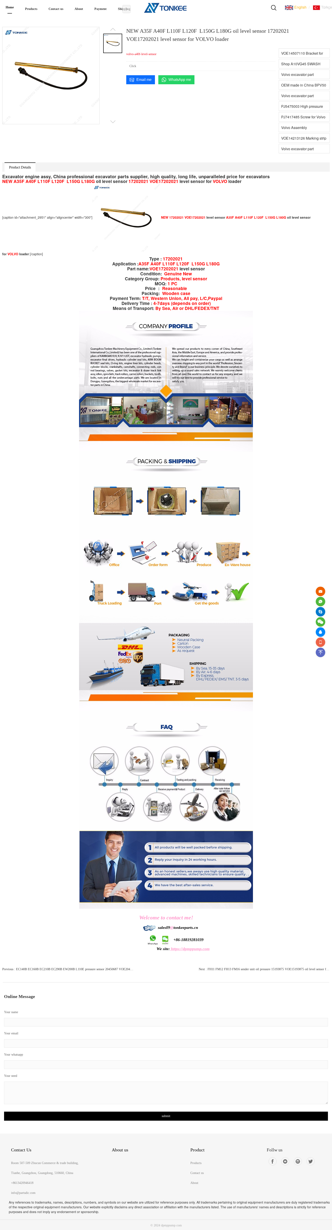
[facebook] (273, 1161)
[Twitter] (310, 1161)
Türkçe (326, 7)
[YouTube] (285, 1161)
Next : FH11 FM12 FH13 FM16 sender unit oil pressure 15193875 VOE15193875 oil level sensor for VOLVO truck (264, 969)
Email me (144, 80)
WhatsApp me (179, 80)
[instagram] (298, 1161)
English (299, 7)
